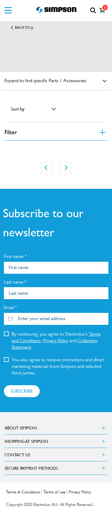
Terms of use (54, 491)
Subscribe (21, 391)
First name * (15, 256)
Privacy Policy (55, 340)
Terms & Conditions (23, 491)
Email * (10, 307)
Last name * (15, 282)
